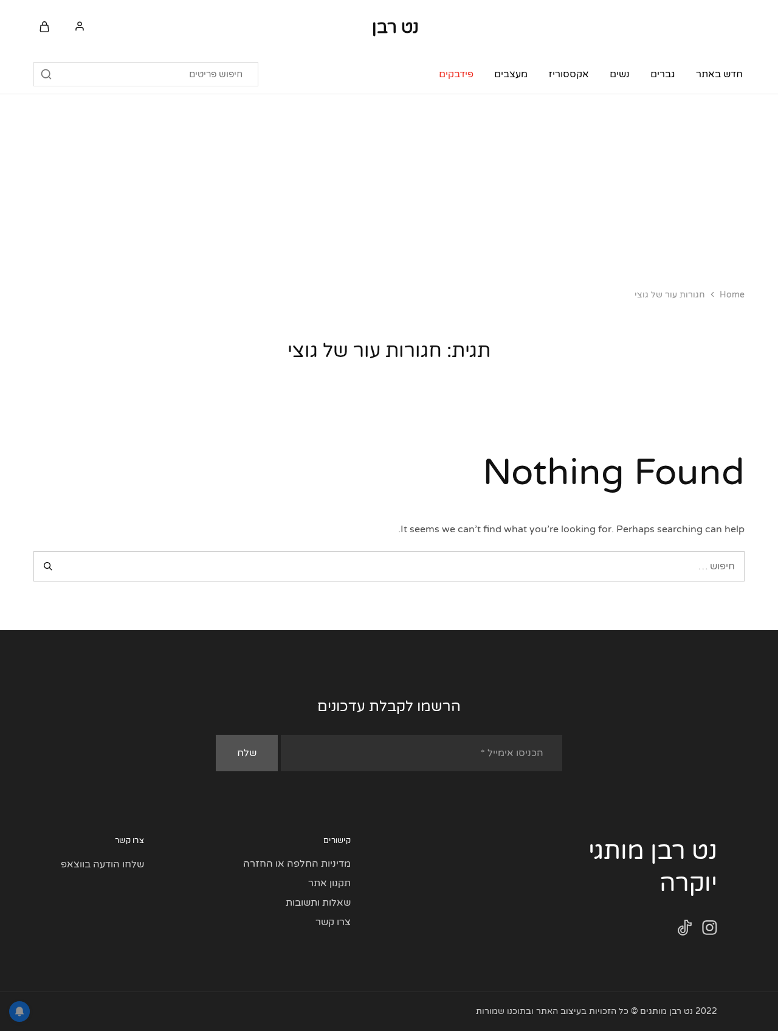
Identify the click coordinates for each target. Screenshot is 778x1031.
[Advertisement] (389, 185)
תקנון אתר (329, 883)
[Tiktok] (684, 930)
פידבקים (456, 74)
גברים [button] (662, 74)
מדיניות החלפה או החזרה (297, 864)
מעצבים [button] (511, 74)
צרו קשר (333, 922)
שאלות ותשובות (318, 903)
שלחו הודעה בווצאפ (102, 864)
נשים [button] (620, 74)
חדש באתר (719, 74)
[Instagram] (709, 930)
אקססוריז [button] (568, 74)
